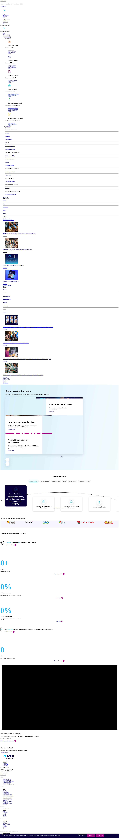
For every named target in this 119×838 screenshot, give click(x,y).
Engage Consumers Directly (13, 94)
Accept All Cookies (100, 835)
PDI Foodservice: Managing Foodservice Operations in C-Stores (19, 233)
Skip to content (3, 1)
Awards (4, 292)
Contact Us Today (4, 752)
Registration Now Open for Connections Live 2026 (16, 343)
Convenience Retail (7, 779)
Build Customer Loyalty (12, 110)
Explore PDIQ (11, 450)
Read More (5, 236)
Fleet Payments (8, 139)
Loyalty (7, 133)
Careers (4, 312)
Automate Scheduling (12, 67)
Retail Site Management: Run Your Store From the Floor (17, 249)
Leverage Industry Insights (13, 108)
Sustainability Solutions (10, 149)
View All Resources (7, 285)
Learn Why (58, 621)
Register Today (3, 6)
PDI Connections (6, 19)
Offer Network (8, 142)
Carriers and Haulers (72, 481)
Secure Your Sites (11, 123)
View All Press (6, 378)
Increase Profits (11, 50)
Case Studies (5, 207)
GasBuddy (7, 188)
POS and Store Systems (10, 159)
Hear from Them (10, 545)
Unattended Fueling (9, 165)
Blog (4, 203)
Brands (64, 481)
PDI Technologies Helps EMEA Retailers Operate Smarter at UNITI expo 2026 (23, 375)
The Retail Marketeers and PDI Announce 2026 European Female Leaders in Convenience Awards (28, 327)
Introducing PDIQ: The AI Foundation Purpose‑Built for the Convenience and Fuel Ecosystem (27, 359)
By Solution (7, 126)
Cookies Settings (82, 835)
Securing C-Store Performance (10, 281)
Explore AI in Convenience (8, 220)
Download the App (58, 660)
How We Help (6, 15)
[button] (59, 6)
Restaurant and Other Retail (8, 784)
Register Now (51, 411)
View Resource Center (7, 218)
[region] (59, 836)
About (4, 17)
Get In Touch (5, 22)
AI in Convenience (6, 808)
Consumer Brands (6, 783)
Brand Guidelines (6, 833)
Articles (4, 200)
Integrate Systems (11, 81)
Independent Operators (45, 481)
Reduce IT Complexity (12, 124)
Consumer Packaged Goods (8, 781)
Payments (7, 136)
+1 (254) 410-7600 (4, 772)
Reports (4, 213)
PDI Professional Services (10, 194)
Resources (5, 16)
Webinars (5, 216)
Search (5, 381)
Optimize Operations (12, 65)
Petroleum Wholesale (7, 780)
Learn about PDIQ (58, 573)
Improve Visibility (11, 66)
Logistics (7, 162)
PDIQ (4, 14)
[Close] (117, 835)
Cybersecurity (8, 175)
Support (4, 20)
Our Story (5, 289)
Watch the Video (11, 429)
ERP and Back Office (9, 155)
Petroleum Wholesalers (56, 481)
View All (9, 53)
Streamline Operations (12, 80)
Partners (5, 302)
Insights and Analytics (10, 181)
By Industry (7, 37)
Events (4, 309)
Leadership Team (6, 296)
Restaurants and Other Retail (84, 481)
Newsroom (5, 305)
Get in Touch (5, 383)
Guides (4, 210)
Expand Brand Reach (12, 95)
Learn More (58, 597)
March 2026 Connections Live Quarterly (13, 265)
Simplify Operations (12, 51)
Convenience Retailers (33, 481)
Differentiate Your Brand (13, 109)
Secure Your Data (11, 52)
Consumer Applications (10, 146)
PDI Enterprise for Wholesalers (7, 740)
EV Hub (4, 813)
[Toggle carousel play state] (61, 457)
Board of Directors (7, 299)
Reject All (91, 835)
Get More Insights (8, 631)
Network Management (10, 171)
